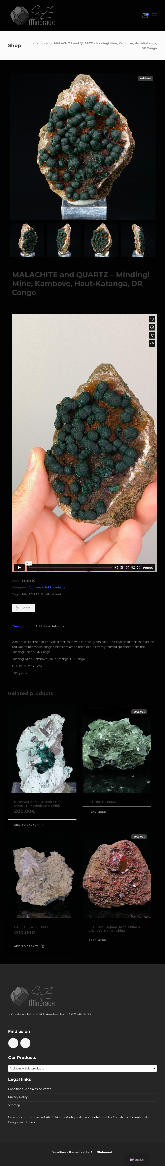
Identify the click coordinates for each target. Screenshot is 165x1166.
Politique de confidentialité (85, 1117)
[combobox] (82, 1068)
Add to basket (26, 824)
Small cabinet (51, 594)
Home (29, 43)
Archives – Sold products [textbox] (82, 1068)
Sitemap (14, 1105)
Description (21, 626)
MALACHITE (30, 594)
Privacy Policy (18, 1097)
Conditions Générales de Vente (29, 1089)
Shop (44, 43)
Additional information (52, 626)
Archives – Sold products (46, 587)
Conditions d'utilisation (128, 1117)
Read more (97, 811)
